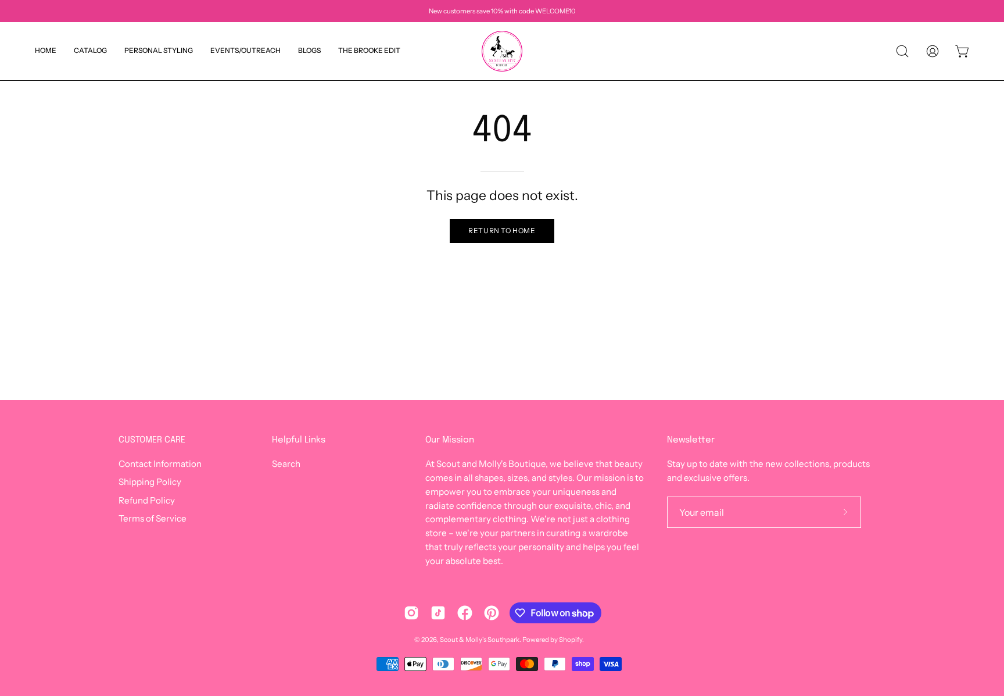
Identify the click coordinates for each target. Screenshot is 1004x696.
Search (286, 463)
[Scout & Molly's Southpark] (502, 51)
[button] (309, 51)
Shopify (570, 640)
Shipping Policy (150, 482)
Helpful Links (298, 440)
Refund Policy (147, 500)
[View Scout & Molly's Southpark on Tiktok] (438, 613)
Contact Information (160, 463)
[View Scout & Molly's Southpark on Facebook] (465, 613)
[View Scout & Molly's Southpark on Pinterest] (491, 613)
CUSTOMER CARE (152, 440)
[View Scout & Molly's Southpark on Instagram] (411, 613)
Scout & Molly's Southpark (479, 640)
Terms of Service (153, 518)
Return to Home (501, 230)
